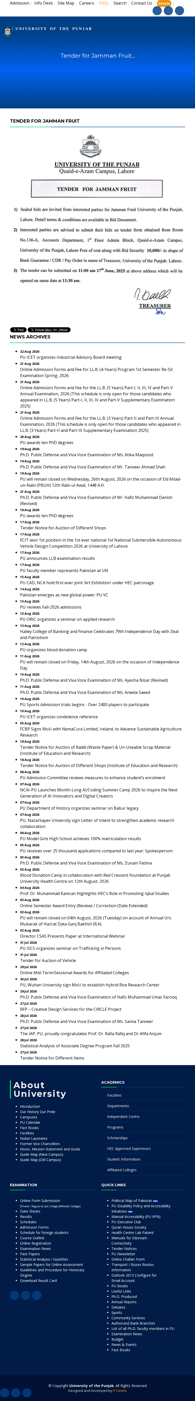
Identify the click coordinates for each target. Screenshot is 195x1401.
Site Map (66, 3)
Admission (19, 3)
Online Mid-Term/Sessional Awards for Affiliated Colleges (74, 972)
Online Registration (35, 1243)
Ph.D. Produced (124, 1296)
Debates (118, 1307)
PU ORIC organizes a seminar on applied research (67, 619)
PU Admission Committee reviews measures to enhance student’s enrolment (92, 777)
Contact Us (141, 3)
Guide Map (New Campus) (41, 1154)
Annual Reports (124, 1301)
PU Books (119, 1285)
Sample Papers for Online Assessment (51, 1264)
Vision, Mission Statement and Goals (50, 1149)
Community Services (128, 1317)
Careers (86, 3)
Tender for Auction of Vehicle (48, 960)
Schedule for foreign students (44, 1232)
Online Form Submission (50, 1203)
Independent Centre (123, 1116)
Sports (116, 1312)
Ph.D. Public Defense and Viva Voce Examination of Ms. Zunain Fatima (86, 863)
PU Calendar (30, 1122)
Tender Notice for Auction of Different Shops (63, 528)
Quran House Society (128, 1227)
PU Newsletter (123, 1253)
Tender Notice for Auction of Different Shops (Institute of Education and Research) (98, 765)
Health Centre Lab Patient (132, 1232)
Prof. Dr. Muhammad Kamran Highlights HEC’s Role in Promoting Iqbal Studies (94, 893)
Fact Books (29, 1127)
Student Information (123, 1159)
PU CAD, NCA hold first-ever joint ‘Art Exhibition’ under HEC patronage (87, 582)
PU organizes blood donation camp (53, 650)
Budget (117, 1339)
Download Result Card (38, 1280)
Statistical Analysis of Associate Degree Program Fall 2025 (75, 1046)
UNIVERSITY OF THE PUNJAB (53, 29)
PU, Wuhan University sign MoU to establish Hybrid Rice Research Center (89, 985)
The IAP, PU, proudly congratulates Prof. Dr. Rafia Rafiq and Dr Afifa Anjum (90, 1033)
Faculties (114, 1095)
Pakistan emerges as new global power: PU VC (64, 595)
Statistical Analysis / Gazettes (44, 1259)
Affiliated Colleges (122, 1169)
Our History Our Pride (37, 1111)
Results (26, 1216)
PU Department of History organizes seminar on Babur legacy (79, 808)
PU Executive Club (126, 1221)
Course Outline (32, 1237)
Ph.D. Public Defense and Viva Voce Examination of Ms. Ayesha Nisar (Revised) (94, 680)
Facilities (27, 1133)
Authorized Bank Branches (133, 1323)
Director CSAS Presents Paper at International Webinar (72, 936)
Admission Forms (34, 1227)
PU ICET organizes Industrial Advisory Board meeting (71, 357)
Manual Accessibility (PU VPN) (135, 1216)
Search (119, 3)
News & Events (124, 1344)
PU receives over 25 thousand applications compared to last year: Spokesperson (96, 851)
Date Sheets (30, 1211)
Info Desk (43, 3)
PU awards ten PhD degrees (46, 442)
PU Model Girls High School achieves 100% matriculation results (80, 838)
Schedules (28, 1221)
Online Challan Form (128, 1259)
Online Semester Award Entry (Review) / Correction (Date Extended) (84, 905)
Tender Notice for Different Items (52, 1058)
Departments (118, 1105)
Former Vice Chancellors (40, 1143)
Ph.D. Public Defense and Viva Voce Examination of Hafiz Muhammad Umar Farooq (98, 997)
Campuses (28, 1117)
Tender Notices (124, 1248)
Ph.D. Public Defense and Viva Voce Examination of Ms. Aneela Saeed (85, 692)
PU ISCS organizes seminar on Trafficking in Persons (70, 948)
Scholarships (117, 1137)
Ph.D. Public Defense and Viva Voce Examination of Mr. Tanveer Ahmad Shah (92, 467)
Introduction (30, 1106)
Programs (115, 1127)
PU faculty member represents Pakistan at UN (64, 570)
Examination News (35, 1248)
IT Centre (120, 1390)
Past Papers (30, 1253)
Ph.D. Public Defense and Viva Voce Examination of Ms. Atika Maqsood (86, 455)
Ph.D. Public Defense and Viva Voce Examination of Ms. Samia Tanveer (86, 1021)
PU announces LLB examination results (57, 558)
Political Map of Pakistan (132, 1200)
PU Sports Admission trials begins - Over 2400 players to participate (84, 704)
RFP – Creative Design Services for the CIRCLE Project (70, 1009)
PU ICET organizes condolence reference (59, 717)
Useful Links (121, 1291)
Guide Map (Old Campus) (40, 1159)
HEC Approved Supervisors (129, 1148)
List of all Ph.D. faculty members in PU (142, 1328)
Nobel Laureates (33, 1138)
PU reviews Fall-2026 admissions (51, 607)
